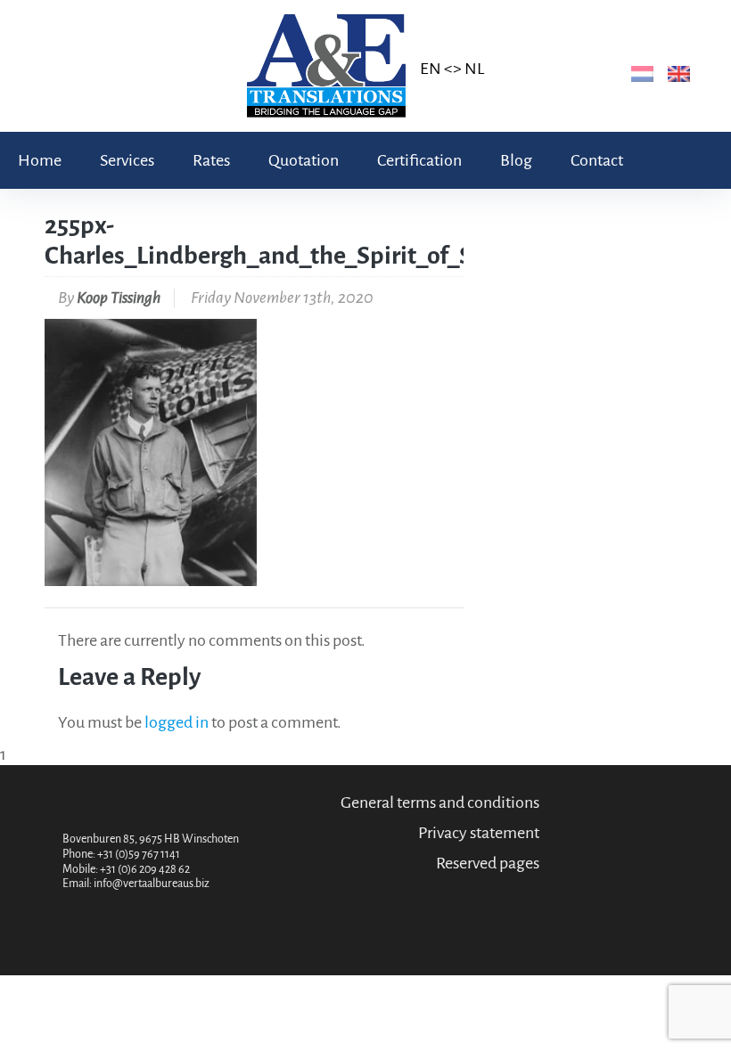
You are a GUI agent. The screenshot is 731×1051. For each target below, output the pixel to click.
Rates (211, 160)
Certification (419, 160)
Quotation (303, 160)
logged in (176, 722)
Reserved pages (487, 863)
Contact (597, 160)
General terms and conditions (440, 802)
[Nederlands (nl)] (638, 73)
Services (127, 160)
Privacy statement (478, 833)
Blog (516, 160)
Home (40, 160)
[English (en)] (675, 73)
